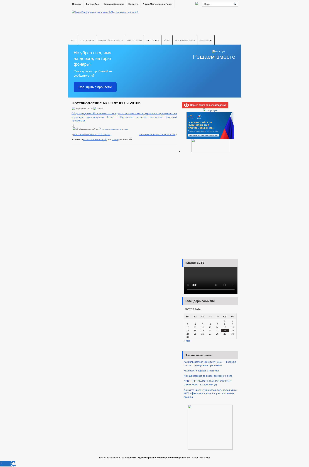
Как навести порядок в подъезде (201, 370)
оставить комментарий (95, 139)
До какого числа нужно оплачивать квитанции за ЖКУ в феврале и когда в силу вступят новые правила (210, 393)
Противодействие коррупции (111, 40)
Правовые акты (152, 40)
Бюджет (167, 40)
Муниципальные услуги (185, 40)
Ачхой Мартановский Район (157, 4)
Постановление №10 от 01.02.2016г (157, 134)
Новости (76, 4)
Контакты (133, 4)
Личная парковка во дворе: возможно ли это (208, 375)
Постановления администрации (114, 129)
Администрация (87, 40)
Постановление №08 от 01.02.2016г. (91, 134)
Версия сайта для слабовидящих (208, 104)
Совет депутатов (134, 40)
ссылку (115, 139)
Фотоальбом (92, 4)
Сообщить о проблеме (95, 87)
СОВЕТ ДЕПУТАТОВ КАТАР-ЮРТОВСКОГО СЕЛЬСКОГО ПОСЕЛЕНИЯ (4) (207, 382)
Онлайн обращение (114, 4)
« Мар (187, 340)
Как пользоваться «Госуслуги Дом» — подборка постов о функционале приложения (210, 363)
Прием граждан (206, 40)
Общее (73, 40)
